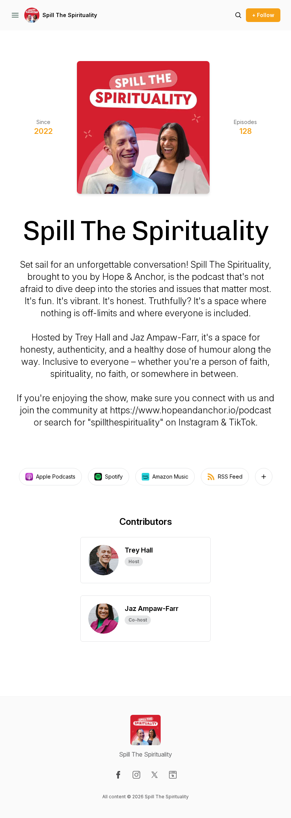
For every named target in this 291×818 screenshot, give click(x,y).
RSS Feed (230, 476)
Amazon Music (170, 476)
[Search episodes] (238, 15)
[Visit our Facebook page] (118, 775)
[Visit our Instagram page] (136, 775)
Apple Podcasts (55, 476)
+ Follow (263, 15)
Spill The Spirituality (69, 15)
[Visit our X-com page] (154, 775)
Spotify (114, 476)
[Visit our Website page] (173, 775)
